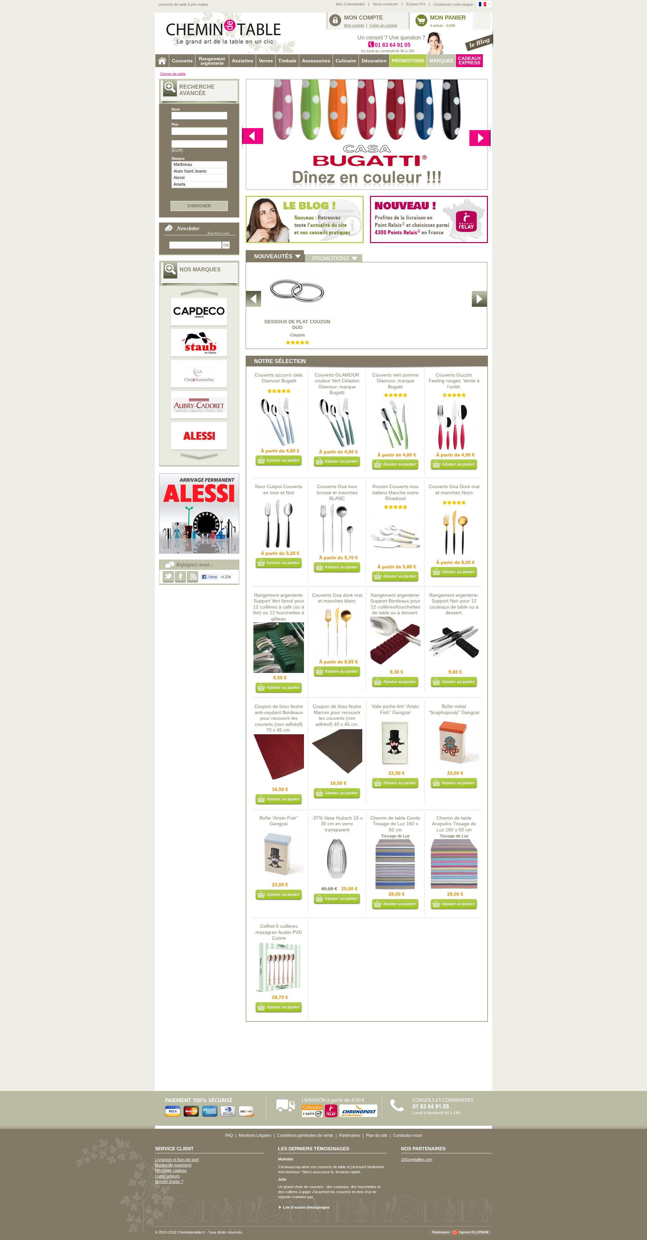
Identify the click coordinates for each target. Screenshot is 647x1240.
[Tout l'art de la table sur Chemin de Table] (227, 33)
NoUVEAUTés (273, 256)
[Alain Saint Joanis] (199, 171)
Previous (480, 137)
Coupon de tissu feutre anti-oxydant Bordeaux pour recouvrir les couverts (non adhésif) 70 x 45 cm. (278, 718)
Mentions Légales (255, 1135)
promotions (330, 258)
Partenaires (349, 1135)
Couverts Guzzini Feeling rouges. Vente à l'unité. (454, 380)
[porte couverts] (395, 619)
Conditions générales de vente (305, 1135)
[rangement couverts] (278, 625)
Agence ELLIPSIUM (474, 1232)
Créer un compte (383, 25)
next (252, 137)
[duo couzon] (297, 267)
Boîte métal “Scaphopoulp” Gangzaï (454, 709)
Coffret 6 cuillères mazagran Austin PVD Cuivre (278, 932)
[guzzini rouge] (454, 402)
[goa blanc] (337, 609)
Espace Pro (416, 4)
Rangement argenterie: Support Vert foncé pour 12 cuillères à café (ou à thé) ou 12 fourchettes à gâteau (278, 606)
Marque (178, 158)
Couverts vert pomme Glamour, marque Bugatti (395, 380)
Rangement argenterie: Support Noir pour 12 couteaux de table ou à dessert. (454, 604)
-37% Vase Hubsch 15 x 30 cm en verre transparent (337, 823)
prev (200, 292)
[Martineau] (199, 164)
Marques (441, 60)
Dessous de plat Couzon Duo (297, 324)
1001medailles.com (416, 1159)
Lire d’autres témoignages (306, 1207)
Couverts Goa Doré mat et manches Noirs (454, 489)
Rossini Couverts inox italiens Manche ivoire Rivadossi (395, 492)
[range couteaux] (454, 619)
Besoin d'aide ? (169, 1181)
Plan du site (377, 1135)
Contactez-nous (407, 1135)
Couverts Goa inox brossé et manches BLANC (337, 492)
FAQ (229, 1135)
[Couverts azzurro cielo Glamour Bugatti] (278, 398)
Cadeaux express (469, 60)
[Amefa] (199, 184)
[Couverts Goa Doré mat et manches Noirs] (454, 509)
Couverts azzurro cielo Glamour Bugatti (279, 378)
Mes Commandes (350, 4)
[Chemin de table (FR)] (482, 4)
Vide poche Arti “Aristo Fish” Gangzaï (395, 709)
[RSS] (192, 577)
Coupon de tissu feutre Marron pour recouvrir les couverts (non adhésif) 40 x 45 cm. (337, 715)
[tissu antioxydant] (278, 736)
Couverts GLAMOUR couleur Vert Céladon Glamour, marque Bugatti (337, 383)
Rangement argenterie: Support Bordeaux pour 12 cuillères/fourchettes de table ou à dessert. (395, 604)
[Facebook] (180, 577)
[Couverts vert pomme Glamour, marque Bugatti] (395, 402)
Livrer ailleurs (167, 1176)
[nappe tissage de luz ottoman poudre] (395, 841)
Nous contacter (385, 4)
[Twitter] (168, 577)
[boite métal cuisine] (278, 832)
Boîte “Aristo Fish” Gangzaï (278, 821)
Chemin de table (173, 74)
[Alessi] (199, 178)
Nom (176, 109)
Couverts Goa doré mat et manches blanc (337, 598)
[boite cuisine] (454, 720)
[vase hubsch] (337, 836)
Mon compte (354, 25)
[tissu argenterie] (337, 730)
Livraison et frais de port (177, 1159)
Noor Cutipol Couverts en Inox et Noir (278, 489)
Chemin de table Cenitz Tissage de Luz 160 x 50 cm (395, 823)
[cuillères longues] (278, 944)
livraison (342, 1172)
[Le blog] (479, 41)
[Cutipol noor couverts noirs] (278, 500)
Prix (175, 124)
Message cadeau (171, 1170)
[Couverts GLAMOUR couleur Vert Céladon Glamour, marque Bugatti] (337, 399)
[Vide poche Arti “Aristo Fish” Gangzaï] (395, 720)
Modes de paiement (173, 1165)
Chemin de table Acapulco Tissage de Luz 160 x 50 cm (454, 823)
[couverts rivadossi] (395, 514)
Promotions (408, 60)
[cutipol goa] (337, 505)
